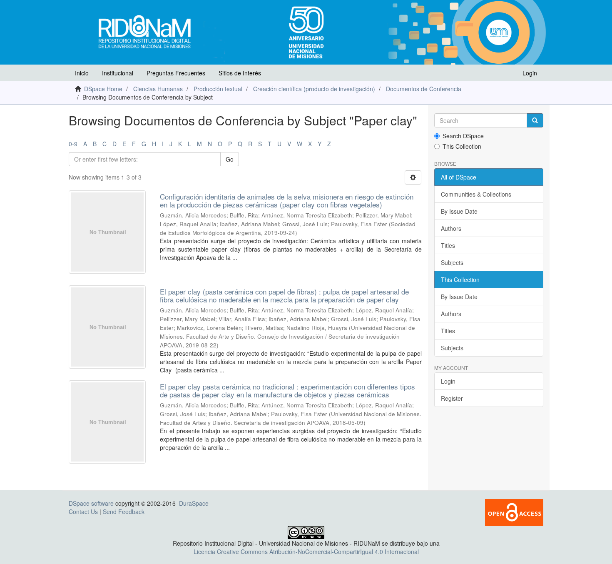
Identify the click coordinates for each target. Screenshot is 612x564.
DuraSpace (194, 503)
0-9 (73, 144)
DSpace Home (103, 89)
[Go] (535, 120)
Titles (448, 245)
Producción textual (218, 89)
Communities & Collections (476, 194)
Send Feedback (123, 511)
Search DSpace (463, 136)
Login (448, 381)
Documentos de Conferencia (423, 89)
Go (230, 159)
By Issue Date (459, 211)
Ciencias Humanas (158, 89)
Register (452, 398)
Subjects (452, 262)
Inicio (82, 73)
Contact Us (83, 511)
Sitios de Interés (240, 73)
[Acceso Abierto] (514, 511)
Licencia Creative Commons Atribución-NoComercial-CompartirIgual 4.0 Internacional (306, 551)
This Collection (462, 146)
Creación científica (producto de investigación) (314, 89)
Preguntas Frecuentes (176, 73)
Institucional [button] (117, 73)
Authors (451, 228)
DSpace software (91, 503)
